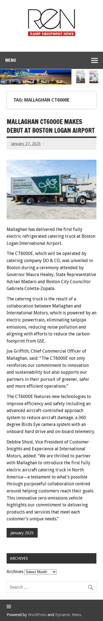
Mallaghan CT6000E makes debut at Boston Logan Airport (51, 125)
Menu (10, 60)
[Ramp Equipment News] (51, 34)
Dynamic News (68, 615)
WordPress (37, 615)
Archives (15, 571)
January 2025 (22, 533)
